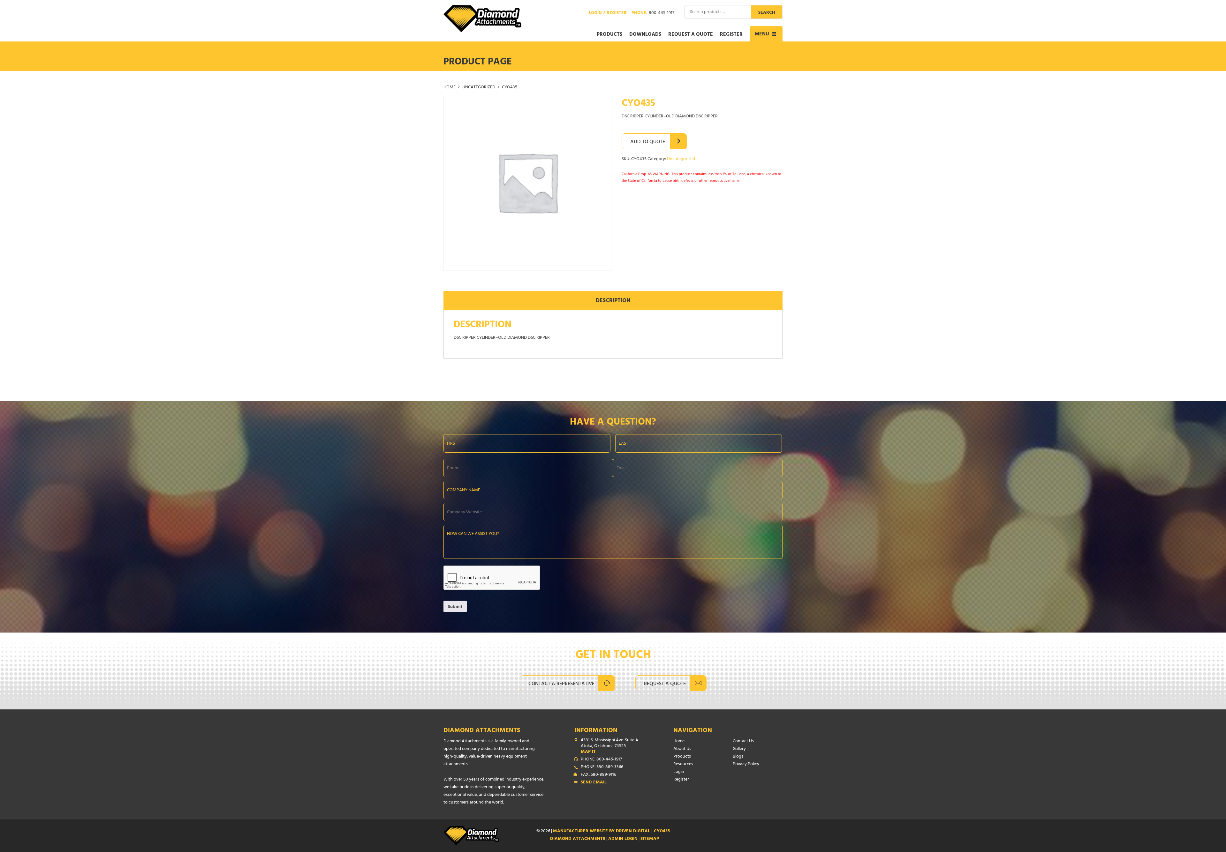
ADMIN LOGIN (623, 839)
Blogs (738, 756)
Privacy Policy (746, 764)
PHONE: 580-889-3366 (602, 767)
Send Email (594, 783)
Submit (455, 607)
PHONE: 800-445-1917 (601, 760)
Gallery (739, 749)
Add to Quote (647, 142)
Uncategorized (478, 87)
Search (766, 13)
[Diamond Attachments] (482, 18)
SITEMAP (649, 839)
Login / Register (608, 13)
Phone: (653, 13)
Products (609, 35)
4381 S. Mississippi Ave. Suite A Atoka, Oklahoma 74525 (609, 746)
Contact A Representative (561, 684)
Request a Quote (690, 35)
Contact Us (743, 741)
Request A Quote (665, 684)
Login (678, 772)
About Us (682, 749)
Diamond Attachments (481, 731)
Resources (683, 764)
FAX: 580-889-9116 (598, 775)
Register (731, 35)
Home (449, 87)
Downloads (645, 35)
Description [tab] (613, 301)
